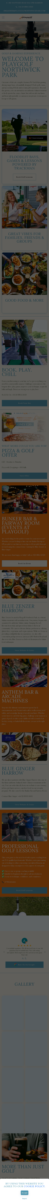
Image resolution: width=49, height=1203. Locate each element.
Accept (24, 1193)
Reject (24, 1198)
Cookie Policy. (34, 1186)
